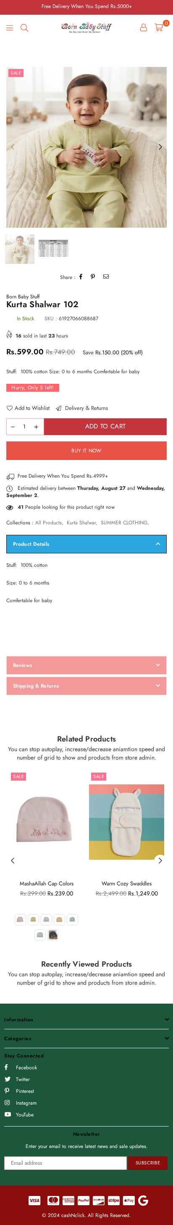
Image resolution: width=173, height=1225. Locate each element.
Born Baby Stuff (22, 296)
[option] (86, 147)
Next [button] (160, 147)
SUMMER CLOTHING (124, 522)
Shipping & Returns (36, 686)
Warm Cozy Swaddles (127, 884)
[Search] (24, 27)
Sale (15, 72)
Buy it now (86, 450)
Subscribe (148, 1162)
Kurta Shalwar (81, 522)
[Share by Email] (106, 277)
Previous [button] (12, 147)
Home (12, 47)
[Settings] (143, 27)
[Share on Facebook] (81, 277)
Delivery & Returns (85, 408)
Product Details (31, 544)
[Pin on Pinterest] (93, 277)
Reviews (22, 665)
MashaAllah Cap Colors (46, 884)
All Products (48, 522)
